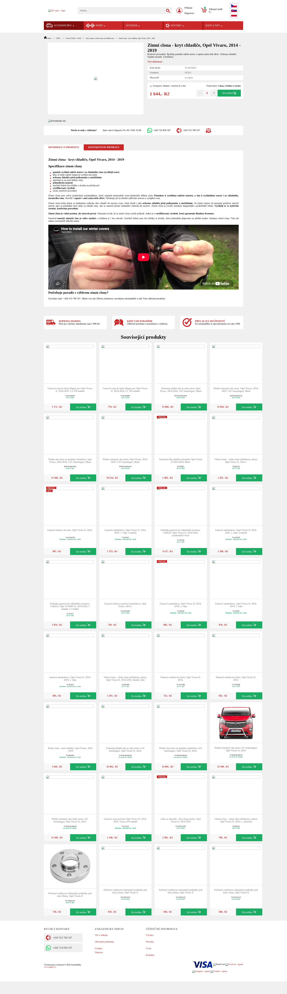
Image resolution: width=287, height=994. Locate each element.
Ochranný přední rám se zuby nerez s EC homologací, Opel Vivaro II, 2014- (125, 749)
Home (49, 38)
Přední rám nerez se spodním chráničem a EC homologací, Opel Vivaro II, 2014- (180, 749)
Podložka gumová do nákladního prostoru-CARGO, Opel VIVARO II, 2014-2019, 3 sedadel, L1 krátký (70, 606)
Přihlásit (188, 8)
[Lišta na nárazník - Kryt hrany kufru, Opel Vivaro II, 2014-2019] (181, 793)
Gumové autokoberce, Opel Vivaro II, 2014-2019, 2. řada (181, 605)
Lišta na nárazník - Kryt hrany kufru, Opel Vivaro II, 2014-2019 (181, 820)
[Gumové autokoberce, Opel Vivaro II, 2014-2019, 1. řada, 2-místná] (125, 504)
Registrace (189, 13)
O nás (148, 948)
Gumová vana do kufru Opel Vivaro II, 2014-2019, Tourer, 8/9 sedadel (125, 820)
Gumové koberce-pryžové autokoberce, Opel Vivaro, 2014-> (125, 605)
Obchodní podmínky (104, 942)
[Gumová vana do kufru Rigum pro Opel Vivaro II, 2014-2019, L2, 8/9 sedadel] (70, 362)
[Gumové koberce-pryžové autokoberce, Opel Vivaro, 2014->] (125, 578)
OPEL (58, 38)
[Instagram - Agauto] (201, 971)
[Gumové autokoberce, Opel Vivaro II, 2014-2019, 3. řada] (236, 578)
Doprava (99, 952)
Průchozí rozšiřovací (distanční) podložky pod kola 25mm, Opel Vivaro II (125, 891)
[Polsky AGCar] (234, 15)
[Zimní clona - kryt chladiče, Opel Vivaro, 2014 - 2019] (70, 722)
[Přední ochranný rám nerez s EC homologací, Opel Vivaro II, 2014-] (236, 722)
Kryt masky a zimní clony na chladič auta (100, 38)
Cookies (98, 948)
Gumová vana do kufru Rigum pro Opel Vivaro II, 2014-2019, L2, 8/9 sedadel (70, 389)
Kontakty (150, 955)
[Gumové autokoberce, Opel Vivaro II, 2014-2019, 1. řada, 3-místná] (236, 504)
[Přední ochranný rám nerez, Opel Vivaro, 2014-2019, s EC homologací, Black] (236, 362)
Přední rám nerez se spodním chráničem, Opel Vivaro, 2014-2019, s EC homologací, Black (70, 460)
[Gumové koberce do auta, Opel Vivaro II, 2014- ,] (70, 504)
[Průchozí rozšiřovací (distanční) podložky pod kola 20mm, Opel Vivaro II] (181, 864)
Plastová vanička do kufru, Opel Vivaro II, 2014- (181, 678)
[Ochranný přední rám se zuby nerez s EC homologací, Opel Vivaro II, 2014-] (125, 722)
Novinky (150, 942)
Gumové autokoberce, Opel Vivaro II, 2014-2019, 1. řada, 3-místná (236, 531)
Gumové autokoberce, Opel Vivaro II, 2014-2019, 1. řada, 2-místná (125, 531)
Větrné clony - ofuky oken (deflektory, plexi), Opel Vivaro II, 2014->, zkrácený (236, 820)
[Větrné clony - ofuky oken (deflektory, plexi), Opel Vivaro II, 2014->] (236, 433)
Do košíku (227, 93)
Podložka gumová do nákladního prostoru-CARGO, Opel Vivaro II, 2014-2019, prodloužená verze (181, 533)
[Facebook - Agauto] (234, 964)
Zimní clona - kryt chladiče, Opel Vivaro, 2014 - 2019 (137, 38)
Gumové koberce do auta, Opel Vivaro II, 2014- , (70, 531)
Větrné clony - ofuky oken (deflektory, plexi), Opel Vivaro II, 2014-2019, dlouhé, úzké (125, 678)
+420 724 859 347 (162, 130)
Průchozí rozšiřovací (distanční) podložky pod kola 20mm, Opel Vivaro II (180, 891)
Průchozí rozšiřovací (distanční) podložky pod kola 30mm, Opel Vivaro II (70, 894)
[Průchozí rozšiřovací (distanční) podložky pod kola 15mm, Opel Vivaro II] (236, 864)
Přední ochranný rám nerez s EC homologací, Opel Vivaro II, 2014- (236, 749)
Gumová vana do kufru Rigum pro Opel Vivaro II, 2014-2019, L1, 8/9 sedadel (125, 389)
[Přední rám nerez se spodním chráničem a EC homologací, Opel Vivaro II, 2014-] (181, 722)
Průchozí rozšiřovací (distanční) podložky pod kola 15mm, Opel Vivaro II (236, 891)
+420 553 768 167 (191, 130)
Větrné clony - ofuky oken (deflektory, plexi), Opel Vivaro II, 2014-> (236, 460)
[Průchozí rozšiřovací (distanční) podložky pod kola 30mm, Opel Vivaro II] (70, 866)
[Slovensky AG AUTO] (234, 11)
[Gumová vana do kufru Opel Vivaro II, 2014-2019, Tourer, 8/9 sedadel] (125, 793)
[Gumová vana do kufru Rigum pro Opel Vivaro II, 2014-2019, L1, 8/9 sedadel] (125, 362)
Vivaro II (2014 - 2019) (73, 38)
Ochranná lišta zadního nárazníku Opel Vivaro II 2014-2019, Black (180, 460)
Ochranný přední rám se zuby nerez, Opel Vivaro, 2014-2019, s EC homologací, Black (181, 389)
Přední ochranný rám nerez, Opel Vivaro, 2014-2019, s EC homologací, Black (236, 389)
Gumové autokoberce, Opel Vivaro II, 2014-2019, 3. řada (236, 605)
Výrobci (149, 935)
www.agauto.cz (50, 967)
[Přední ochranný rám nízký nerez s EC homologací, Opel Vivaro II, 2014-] (70, 793)
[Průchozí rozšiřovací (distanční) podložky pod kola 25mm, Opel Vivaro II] (125, 864)
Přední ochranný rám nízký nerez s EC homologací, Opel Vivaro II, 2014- (70, 820)
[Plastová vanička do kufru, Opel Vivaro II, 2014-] (181, 651)
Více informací (154, 61)
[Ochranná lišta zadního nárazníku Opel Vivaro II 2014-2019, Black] (181, 433)
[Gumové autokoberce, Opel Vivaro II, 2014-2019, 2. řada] (181, 578)
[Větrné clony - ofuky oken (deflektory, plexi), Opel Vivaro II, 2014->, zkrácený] (236, 793)
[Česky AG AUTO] (234, 6)
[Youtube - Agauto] (219, 971)
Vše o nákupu (101, 935)
